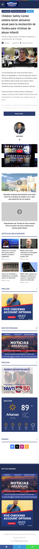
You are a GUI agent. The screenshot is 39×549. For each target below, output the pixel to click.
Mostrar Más (19, 114)
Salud (19, 151)
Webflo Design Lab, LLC (21, 541)
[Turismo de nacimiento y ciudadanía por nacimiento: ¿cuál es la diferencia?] (10, 267)
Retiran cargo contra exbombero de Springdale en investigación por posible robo (28, 253)
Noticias (30, 11)
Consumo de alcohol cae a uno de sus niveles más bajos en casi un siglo (19, 158)
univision (6, 43)
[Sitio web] (19, 139)
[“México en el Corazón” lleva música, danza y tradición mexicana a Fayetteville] (10, 244)
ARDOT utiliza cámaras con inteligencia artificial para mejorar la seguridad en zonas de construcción (28, 277)
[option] (19, 155)
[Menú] (3, 5)
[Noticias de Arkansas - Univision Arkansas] (12, 4)
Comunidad (6, 11)
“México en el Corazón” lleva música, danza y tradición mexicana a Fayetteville (9, 253)
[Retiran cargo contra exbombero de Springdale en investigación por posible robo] (29, 244)
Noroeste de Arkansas (18, 11)
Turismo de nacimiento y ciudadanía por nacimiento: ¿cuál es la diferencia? (10, 276)
